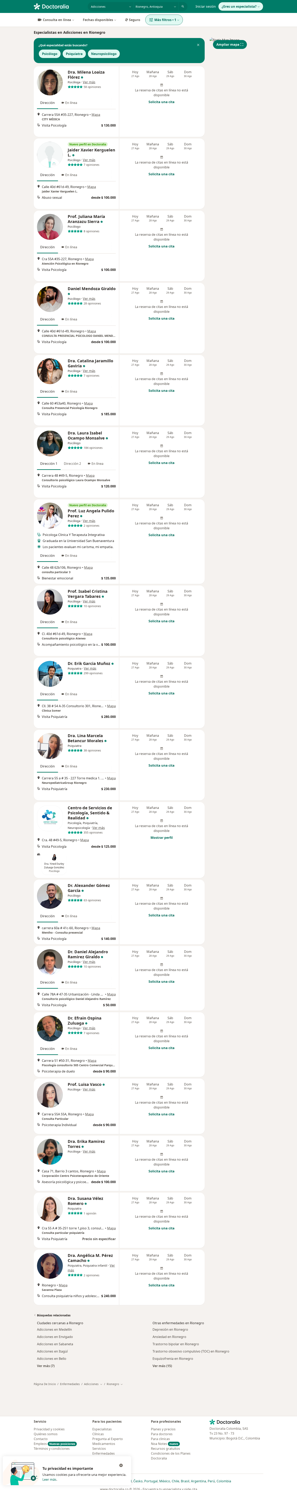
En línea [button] (71, 102)
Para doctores (162, 1434)
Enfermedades (70, 1384)
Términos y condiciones (52, 1448)
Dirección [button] (47, 102)
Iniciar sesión (206, 6)
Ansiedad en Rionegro (169, 1337)
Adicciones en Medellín (54, 1329)
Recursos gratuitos (165, 1448)
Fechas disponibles (98, 20)
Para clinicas (160, 1439)
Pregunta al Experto (107, 1439)
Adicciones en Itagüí (52, 1351)
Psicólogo (49, 54)
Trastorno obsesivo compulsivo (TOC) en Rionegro (191, 1351)
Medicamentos (103, 1443)
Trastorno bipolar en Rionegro (176, 1344)
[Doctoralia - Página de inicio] (59, 6)
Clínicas (98, 1434)
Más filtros (165, 20)
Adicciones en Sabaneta (55, 1344)
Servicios (99, 1448)
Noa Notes (164, 1443)
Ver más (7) (46, 1365)
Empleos (54, 1443)
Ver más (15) (162, 1365)
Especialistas (102, 1429)
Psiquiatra (74, 54)
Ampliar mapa (227, 44)
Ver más (89, 82)
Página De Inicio (45, 1384)
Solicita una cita (161, 102)
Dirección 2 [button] (72, 463)
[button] (198, 45)
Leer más (49, 1479)
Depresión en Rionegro (170, 1329)
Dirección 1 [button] (48, 463)
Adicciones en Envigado (55, 1337)
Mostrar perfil (162, 837)
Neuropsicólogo (104, 54)
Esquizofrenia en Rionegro (173, 1358)
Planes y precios (163, 1429)
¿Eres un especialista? (239, 6)
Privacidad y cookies (49, 1429)
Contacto (41, 1439)
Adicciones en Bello (51, 1358)
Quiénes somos (46, 1434)
